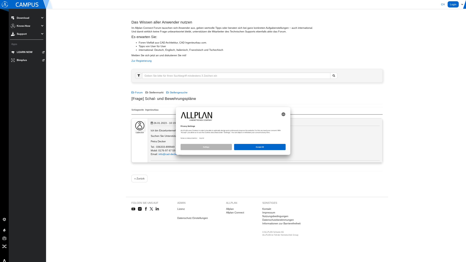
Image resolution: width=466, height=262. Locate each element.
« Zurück (139, 178)
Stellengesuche (178, 92)
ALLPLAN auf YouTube (133, 209)
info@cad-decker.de (170, 154)
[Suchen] (333, 76)
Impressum (268, 212)
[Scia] (4, 230)
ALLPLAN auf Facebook (146, 209)
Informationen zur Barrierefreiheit (281, 223)
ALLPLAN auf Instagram (140, 209)
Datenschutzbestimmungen (278, 219)
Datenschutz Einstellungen (192, 218)
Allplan (230, 208)
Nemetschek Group (289, 235)
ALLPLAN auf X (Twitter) (151, 209)
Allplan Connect (235, 212)
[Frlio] (4, 238)
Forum (138, 92)
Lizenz (181, 208)
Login (453, 4)
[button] (443, 4)
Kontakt (266, 208)
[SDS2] (4, 219)
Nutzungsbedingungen (275, 216)
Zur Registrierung (141, 60)
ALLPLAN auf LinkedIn (157, 209)
